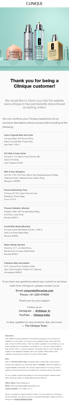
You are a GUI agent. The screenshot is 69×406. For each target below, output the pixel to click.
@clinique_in (42, 311)
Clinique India (42, 315)
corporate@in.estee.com (38, 291)
